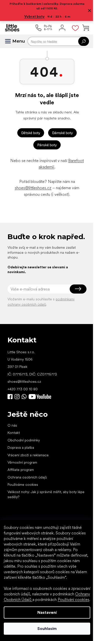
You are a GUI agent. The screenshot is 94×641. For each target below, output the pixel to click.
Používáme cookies (23, 485)
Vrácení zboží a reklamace (28, 455)
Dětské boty (30, 133)
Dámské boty (62, 133)
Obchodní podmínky (24, 440)
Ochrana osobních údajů (27, 477)
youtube (40, 396)
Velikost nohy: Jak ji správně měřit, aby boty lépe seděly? (46, 494)
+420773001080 (25, 396)
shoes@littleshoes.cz (33, 187)
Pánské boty (47, 145)
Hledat (83, 41)
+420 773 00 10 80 (23, 389)
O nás (12, 425)
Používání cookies (73, 599)
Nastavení (47, 612)
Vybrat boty (34, 16)
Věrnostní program (22, 462)
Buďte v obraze (10, 396)
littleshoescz (17, 396)
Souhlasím (47, 628)
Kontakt (14, 433)
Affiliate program (21, 470)
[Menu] (10, 41)
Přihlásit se (78, 289)
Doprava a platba (21, 447)
